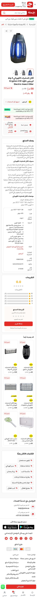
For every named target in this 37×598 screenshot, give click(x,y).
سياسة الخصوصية (12, 566)
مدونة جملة (14, 558)
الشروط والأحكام (12, 574)
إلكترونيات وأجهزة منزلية (16, 24)
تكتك (33, 576)
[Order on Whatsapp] (3, 587)
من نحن (15, 554)
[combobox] (15, 13)
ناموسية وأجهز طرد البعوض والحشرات (14, 248)
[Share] (6, 31)
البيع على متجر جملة (27, 558)
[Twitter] (20, 538)
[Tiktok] (16, 538)
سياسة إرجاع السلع (11, 562)
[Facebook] (30, 538)
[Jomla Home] (32, 13)
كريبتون (20, 253)
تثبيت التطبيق (8, 4)
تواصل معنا (31, 554)
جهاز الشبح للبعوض (28, 580)
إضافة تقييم (18, 324)
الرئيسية (32, 24)
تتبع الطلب (14, 570)
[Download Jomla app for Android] (26, 527)
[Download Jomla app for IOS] (10, 527)
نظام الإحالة (31, 562)
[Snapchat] (6, 538)
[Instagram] (25, 538)
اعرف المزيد (19, 111)
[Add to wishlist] (11, 31)
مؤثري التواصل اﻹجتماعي (30, 567)
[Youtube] (11, 538)
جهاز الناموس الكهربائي (27, 573)
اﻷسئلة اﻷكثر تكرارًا (11, 578)
